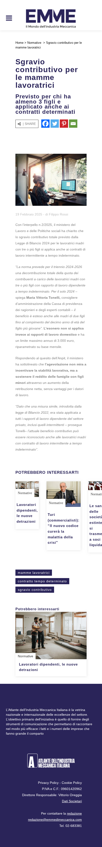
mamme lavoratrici (34, 573)
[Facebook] (45, 123)
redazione (74, 813)
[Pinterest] (64, 123)
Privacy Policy (48, 783)
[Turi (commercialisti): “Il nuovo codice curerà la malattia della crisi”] (63, 494)
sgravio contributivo (35, 590)
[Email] (73, 123)
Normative (34, 42)
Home (19, 42)
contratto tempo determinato (42, 581)
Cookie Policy (72, 783)
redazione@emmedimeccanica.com (55, 819)
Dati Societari (72, 801)
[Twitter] (55, 123)
